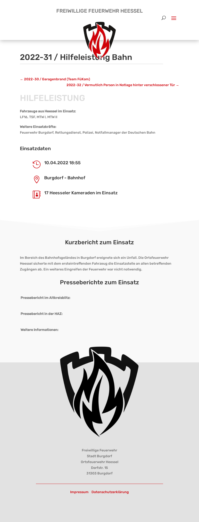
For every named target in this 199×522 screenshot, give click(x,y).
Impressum (79, 492)
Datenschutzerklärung (110, 492)
